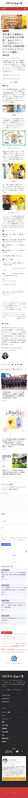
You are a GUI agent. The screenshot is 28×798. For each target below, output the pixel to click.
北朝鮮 (22, 643)
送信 (16, 690)
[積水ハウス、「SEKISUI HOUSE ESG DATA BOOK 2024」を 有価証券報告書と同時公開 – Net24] (14, 454)
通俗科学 (4, 741)
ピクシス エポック (17, 641)
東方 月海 (11, 58)
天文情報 (14, 645)
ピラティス (23, 641)
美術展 (8, 651)
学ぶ (20, 646)
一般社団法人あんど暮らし (9, 284)
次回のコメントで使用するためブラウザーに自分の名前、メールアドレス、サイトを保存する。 (13, 539)
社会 (3, 735)
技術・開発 (5, 725)
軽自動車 (13, 651)
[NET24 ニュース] (2, 9)
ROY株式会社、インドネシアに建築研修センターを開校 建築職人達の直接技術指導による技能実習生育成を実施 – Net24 (13, 395)
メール (3, 521)
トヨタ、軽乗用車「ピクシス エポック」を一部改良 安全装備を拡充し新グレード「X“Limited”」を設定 (14, 590)
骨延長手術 (22, 651)
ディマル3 (18, 639)
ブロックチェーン (6, 719)
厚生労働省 (3, 646)
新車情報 (23, 649)
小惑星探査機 (9, 649)
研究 (5, 651)
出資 (20, 643)
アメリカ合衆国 (12, 638)
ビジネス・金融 (5, 30)
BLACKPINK (5, 636)
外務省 (9, 646)
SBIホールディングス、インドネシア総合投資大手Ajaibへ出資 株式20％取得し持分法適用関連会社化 (13, 575)
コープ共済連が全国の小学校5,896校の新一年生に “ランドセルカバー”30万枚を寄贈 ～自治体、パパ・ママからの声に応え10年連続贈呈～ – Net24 (14, 442)
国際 (3, 722)
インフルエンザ (22, 638)
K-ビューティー (14, 636)
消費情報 (4, 728)
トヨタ (3, 641)
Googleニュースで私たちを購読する (14, 663)
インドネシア (17, 638)
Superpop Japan (4, 638)
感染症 (17, 649)
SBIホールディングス (20, 636)
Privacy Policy (6, 695)
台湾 (6, 646)
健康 (18, 643)
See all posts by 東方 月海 (8, 350)
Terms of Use (5, 698)
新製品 (19, 649)
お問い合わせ (5, 702)
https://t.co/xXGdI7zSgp (13, 78)
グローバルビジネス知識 (13, 761)
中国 (16, 643)
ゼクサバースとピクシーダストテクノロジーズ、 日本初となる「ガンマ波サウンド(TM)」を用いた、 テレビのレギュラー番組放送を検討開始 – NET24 (13, 315)
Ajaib (2, 636)
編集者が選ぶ (5, 738)
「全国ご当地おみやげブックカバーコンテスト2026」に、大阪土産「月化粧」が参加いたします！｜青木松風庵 (13, 605)
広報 (15, 649)
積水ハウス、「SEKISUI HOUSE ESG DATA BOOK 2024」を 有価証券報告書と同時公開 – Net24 (14, 472)
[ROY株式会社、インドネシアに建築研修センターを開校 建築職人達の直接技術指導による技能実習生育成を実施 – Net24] (14, 373)
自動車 (10, 651)
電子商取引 (17, 651)
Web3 (8, 638)
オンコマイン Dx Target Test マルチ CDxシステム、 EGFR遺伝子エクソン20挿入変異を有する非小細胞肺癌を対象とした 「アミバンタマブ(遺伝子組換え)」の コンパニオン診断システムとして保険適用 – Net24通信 (15, 305)
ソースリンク (6, 295)
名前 (3, 514)
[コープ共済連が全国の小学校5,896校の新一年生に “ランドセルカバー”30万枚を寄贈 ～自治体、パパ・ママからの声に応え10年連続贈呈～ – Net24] (14, 405)
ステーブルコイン (13, 639)
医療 (25, 643)
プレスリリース (8, 643)
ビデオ (3, 715)
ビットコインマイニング (9, 641)
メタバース (13, 643)
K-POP (9, 636)
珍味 (4, 651)
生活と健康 (5, 732)
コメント (4, 493)
